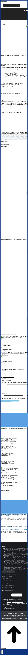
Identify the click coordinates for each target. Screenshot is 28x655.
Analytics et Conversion (7, 580)
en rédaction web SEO (6, 349)
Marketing (15, 55)
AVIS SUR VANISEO (17, 594)
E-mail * (25, 396)
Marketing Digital (5, 583)
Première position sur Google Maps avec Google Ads (12, 337)
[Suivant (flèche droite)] (2, 652)
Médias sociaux (20, 55)
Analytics (8, 55)
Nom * (2, 396)
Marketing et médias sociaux (8, 585)
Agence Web (3, 55)
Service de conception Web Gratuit (9, 574)
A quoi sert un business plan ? (7, 377)
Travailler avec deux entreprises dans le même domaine (12, 353)
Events (11, 55)
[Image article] (14, 336)
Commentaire (4, 393)
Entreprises (8, 133)
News (25, 55)
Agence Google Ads (6, 578)
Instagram (22, 133)
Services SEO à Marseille (7, 576)
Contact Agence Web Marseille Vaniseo (12, 599)
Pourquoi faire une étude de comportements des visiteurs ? (13, 369)
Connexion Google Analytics (7, 361)
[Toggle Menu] (18, 5)
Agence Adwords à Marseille (10, 607)
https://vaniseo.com (5, 144)
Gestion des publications (15, 133)
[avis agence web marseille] (8, 590)
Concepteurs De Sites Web (9, 605)
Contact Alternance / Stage (12, 600)
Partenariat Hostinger (9, 571)
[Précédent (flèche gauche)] (1, 652)
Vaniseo (6, 112)
